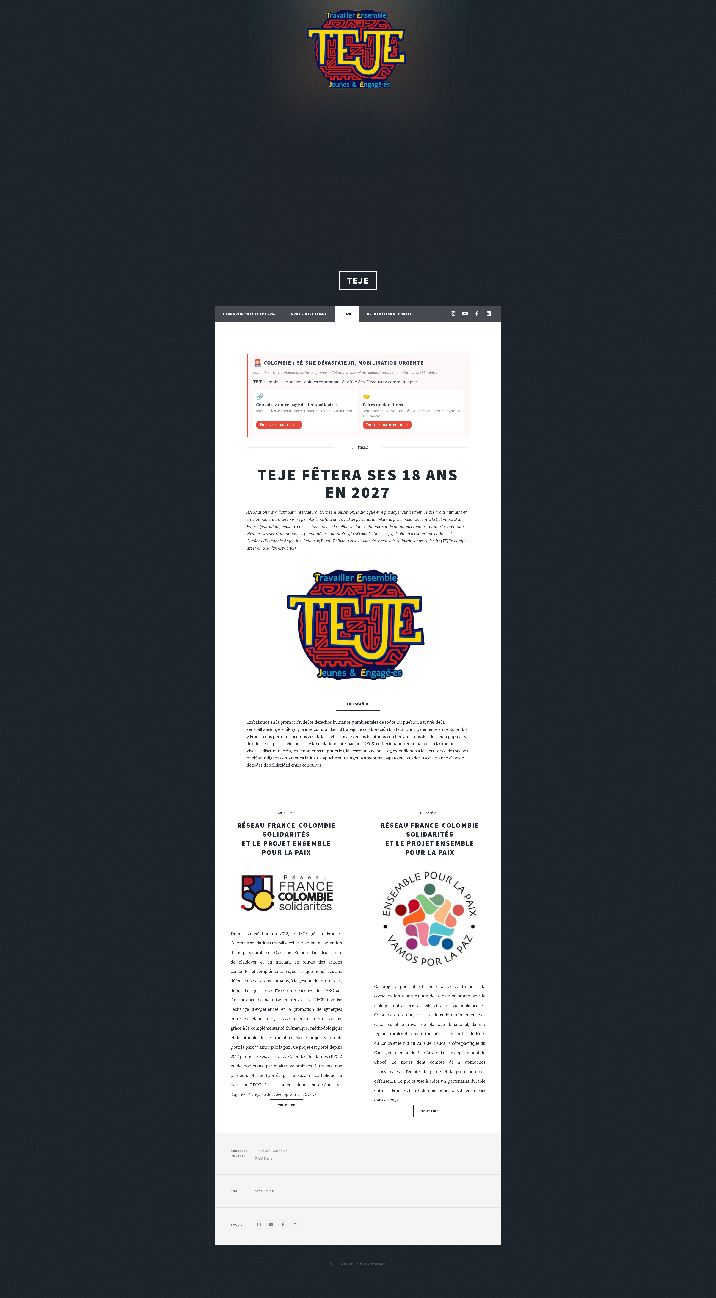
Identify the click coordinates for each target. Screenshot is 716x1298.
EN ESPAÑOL (358, 704)
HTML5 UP (364, 1263)
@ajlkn (379, 1263)
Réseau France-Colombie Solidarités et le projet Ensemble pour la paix (286, 839)
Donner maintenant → (387, 424)
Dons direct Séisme (309, 314)
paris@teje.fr (265, 1191)
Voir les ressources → (279, 424)
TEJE (358, 280)
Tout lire (286, 1105)
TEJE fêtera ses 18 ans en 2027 (358, 483)
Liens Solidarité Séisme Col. (249, 314)
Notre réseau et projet (389, 314)
